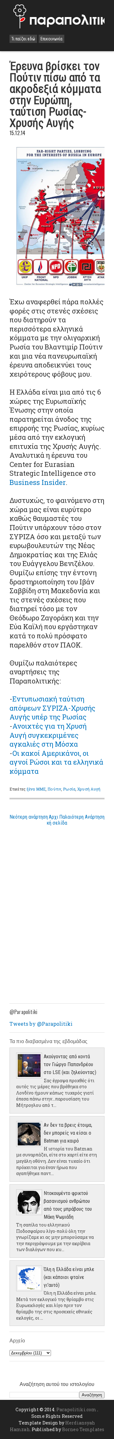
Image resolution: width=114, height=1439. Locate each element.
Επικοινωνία (51, 38)
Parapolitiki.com (76, 1409)
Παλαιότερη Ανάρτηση (81, 817)
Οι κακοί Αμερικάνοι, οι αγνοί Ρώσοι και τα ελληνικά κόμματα (56, 762)
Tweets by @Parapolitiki (41, 1023)
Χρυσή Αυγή (88, 788)
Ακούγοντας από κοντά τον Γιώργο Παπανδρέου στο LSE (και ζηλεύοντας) (70, 1064)
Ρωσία (69, 788)
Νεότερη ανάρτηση (29, 817)
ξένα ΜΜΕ (36, 788)
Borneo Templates (83, 1429)
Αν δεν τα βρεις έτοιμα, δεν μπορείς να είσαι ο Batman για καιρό (68, 1133)
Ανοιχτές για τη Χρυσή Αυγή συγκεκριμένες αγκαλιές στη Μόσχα (48, 735)
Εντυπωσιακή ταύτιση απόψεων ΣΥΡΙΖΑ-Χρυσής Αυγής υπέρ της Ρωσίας (52, 707)
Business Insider (38, 482)
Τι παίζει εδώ (23, 38)
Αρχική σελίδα (57, 820)
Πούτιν (54, 788)
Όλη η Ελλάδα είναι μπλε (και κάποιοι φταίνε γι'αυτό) (69, 1277)
